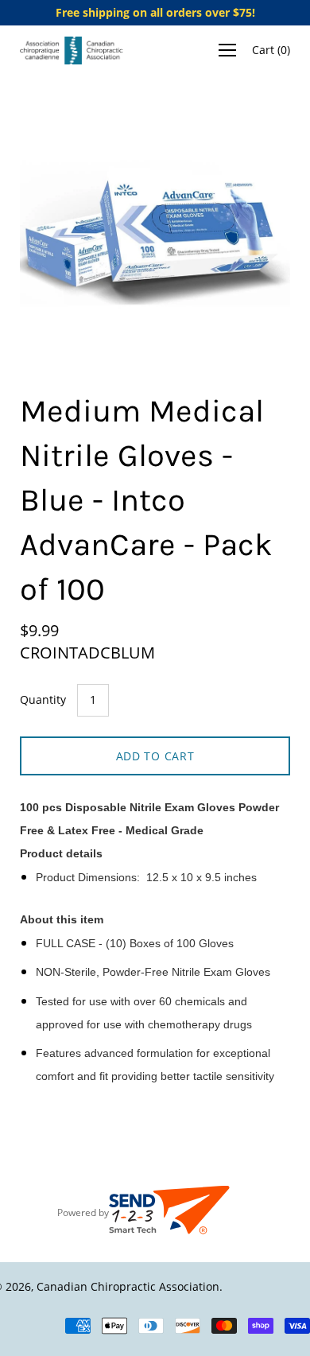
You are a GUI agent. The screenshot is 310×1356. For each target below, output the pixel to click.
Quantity (43, 699)
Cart (271, 49)
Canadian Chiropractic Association (128, 1286)
